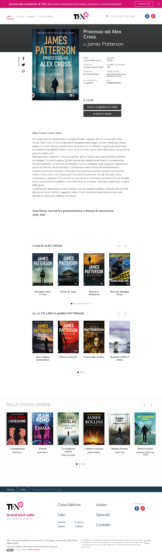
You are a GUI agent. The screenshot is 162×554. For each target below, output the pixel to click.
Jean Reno (43, 452)
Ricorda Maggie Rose (119, 293)
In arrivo (79, 522)
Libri (9, 16)
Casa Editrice (46, 16)
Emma (43, 448)
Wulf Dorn (17, 452)
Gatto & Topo (68, 291)
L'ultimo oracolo (94, 448)
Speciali (103, 514)
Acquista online (102, 114)
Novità (61, 522)
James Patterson (70, 313)
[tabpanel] (43, 278)
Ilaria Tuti (119, 452)
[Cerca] (107, 16)
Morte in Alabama (94, 293)
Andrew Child (143, 452)
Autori (20, 16)
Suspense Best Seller (93, 67)
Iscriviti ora (143, 4)
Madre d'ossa (120, 448)
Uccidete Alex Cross (42, 293)
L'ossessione (17, 448)
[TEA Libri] (80, 15)
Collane (79, 526)
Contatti (31, 16)
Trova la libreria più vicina (102, 107)
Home (11, 489)
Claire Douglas (68, 455)
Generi (61, 526)
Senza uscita (145, 448)
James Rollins (93, 452)
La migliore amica (68, 450)
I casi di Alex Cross (92, 60)
